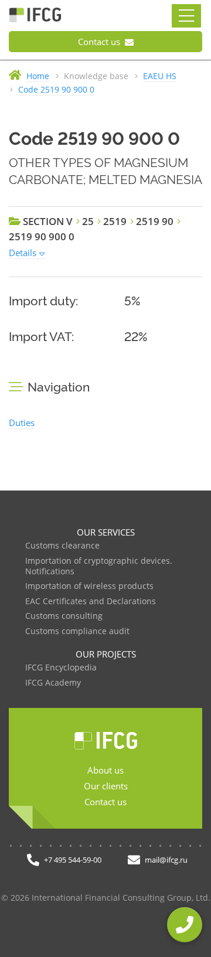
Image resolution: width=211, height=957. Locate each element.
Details (22, 252)
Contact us (100, 41)
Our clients (106, 786)
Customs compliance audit (77, 631)
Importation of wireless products (89, 586)
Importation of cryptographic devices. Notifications (98, 566)
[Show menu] (186, 16)
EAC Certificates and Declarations (90, 602)
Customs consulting (64, 616)
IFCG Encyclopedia (61, 668)
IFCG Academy (53, 683)
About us (105, 770)
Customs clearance (62, 546)
